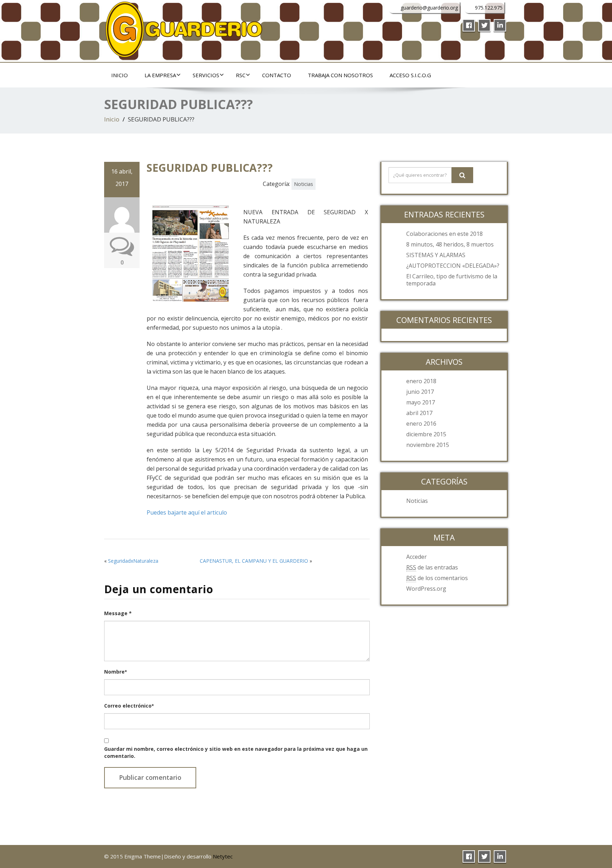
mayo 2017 (420, 402)
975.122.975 (489, 7)
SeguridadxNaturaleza (133, 560)
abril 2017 (419, 412)
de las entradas (432, 567)
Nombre (115, 671)
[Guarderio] (184, 27)
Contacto (276, 75)
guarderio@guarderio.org (429, 7)
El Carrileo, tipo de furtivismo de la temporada (451, 280)
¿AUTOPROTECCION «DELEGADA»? (452, 265)
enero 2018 (421, 381)
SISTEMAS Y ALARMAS (435, 255)
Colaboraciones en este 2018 (444, 233)
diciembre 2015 (426, 434)
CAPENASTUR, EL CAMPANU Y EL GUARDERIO (254, 560)
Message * (118, 613)
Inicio (119, 75)
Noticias (303, 184)
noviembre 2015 (427, 444)
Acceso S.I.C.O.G (410, 75)
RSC (240, 75)
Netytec (223, 856)
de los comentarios (437, 577)
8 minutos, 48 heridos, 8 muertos (450, 244)
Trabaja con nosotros (340, 75)
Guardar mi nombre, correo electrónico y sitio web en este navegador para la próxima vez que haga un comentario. (236, 752)
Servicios (206, 75)
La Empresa (160, 75)
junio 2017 (420, 391)
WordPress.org (426, 588)
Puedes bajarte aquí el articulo (187, 512)
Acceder (416, 556)
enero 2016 (421, 423)
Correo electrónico (129, 705)
